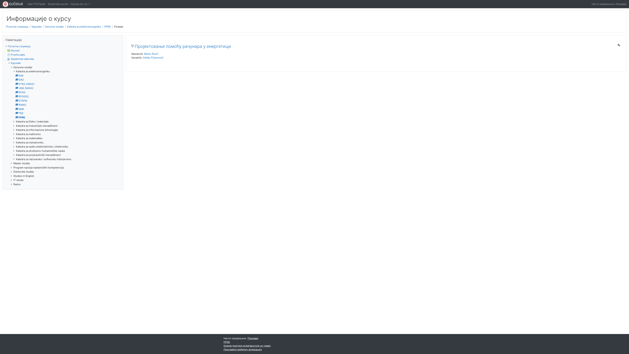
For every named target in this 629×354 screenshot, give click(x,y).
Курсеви (36, 26)
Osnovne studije (54, 26)
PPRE (107, 26)
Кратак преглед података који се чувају (247, 345)
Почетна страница (17, 26)
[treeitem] (62, 115)
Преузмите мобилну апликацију (243, 349)
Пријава (621, 4)
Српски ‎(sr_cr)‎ (79, 4)
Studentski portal (58, 4)
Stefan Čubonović (153, 57)
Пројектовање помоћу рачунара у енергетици (183, 46)
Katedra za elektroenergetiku (84, 26)
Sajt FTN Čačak (36, 4)
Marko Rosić (151, 53)
